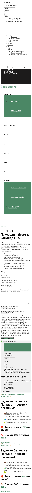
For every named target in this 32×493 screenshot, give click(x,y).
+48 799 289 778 (8, 71)
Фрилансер (11, 4)
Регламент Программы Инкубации (15, 369)
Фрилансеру (8, 353)
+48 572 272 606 (8, 72)
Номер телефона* (6, 285)
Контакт (6, 12)
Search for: (4, 67)
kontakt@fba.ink (8, 70)
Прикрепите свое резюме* (9, 306)
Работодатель (12, 5)
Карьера (6, 10)
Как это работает (9, 7)
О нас (6, 8)
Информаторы (8, 368)
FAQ (5, 13)
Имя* (2, 271)
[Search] (24, 67)
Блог (5, 15)
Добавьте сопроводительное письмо (12, 311)
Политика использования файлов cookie (17, 372)
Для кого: (7, 2)
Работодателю (8, 355)
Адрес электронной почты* (9, 280)
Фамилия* (4, 276)
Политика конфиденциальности (14, 371)
